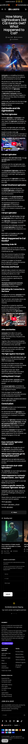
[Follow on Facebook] (2, 721)
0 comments (15, 39)
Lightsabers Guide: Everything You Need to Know (6, 694)
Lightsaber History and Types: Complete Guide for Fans (6, 687)
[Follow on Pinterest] (14, 721)
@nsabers (8, 502)
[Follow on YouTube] (18, 721)
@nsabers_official (13, 504)
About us (4, 663)
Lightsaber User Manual (6, 654)
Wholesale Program (19, 666)
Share (15, 512)
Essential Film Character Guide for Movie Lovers (6, 680)
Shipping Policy (20, 657)
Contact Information (5, 667)
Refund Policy (19, 654)
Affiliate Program (21, 662)
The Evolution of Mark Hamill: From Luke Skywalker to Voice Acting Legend (11, 546)
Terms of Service (20, 660)
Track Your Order (6, 670)
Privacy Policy (12, 568)
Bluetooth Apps (5, 658)
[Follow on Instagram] (10, 721)
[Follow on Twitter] (6, 721)
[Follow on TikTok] (22, 721)
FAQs (2, 660)
